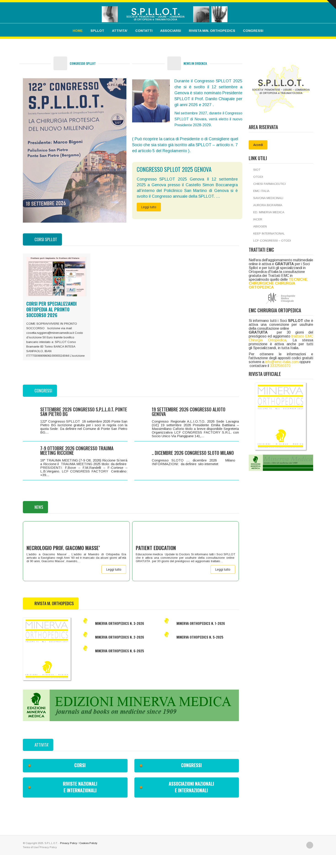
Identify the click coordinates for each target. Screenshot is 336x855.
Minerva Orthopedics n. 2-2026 (119, 636)
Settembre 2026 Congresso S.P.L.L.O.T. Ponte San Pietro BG (83, 411)
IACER (257, 219)
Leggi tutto (148, 207)
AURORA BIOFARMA (267, 205)
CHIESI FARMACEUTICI (269, 184)
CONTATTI (143, 30)
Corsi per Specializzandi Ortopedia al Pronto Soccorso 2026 (51, 309)
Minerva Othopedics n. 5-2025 (199, 636)
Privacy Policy (68, 843)
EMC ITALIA (261, 191)
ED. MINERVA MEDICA (268, 212)
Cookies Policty (88, 843)
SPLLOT (97, 30)
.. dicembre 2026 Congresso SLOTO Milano (193, 452)
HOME (78, 30)
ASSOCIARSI (170, 30)
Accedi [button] (258, 145)
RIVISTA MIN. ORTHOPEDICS (212, 30)
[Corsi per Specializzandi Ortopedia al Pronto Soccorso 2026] (56, 276)
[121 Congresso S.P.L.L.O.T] (74, 150)
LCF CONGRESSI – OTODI (272, 240)
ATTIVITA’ (120, 30)
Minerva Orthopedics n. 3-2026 (119, 623)
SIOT (256, 169)
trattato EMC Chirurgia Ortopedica (281, 338)
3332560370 (280, 366)
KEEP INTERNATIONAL (269, 233)
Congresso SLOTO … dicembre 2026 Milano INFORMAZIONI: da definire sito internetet (195, 462)
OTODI (258, 176)
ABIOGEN (260, 226)
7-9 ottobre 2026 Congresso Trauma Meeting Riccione (76, 450)
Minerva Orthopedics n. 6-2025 (119, 650)
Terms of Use (30, 847)
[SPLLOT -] (164, 11)
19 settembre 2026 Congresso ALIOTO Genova (188, 411)
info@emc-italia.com (282, 362)
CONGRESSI (253, 30)
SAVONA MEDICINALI (268, 198)
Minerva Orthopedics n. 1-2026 (200, 623)
